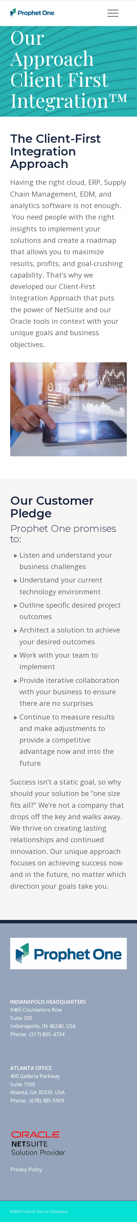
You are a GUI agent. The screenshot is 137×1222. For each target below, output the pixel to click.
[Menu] (113, 13)
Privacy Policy (26, 1169)
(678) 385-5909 (46, 1100)
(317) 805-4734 (46, 1034)
